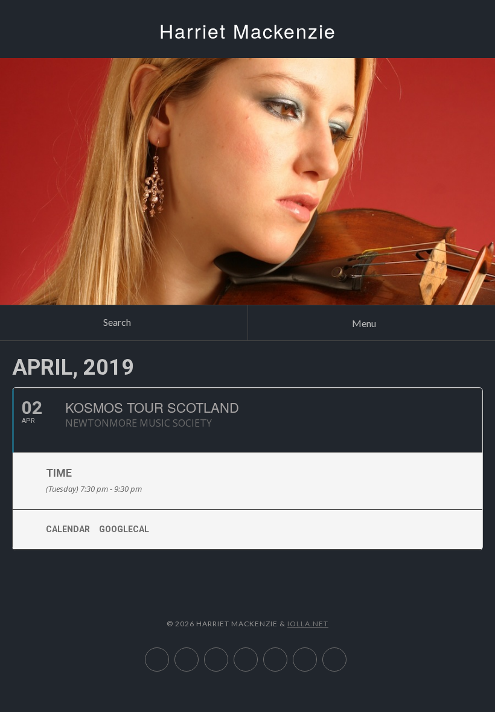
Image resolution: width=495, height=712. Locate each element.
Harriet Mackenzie (247, 30)
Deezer (198, 654)
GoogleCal (124, 529)
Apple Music (168, 654)
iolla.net (307, 623)
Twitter (316, 654)
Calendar (68, 529)
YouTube (257, 654)
